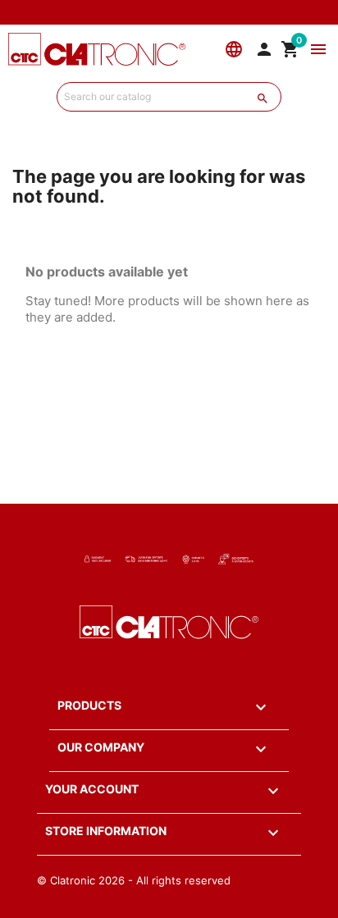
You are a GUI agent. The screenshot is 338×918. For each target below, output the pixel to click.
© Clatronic (66, 880)
